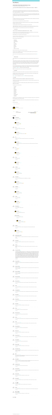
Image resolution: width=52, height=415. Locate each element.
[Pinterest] (37, 0)
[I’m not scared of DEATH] (14, 112)
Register (16, 387)
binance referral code (17, 312)
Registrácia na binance (17, 266)
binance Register (17, 294)
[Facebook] (33, 0)
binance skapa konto (17, 368)
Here (19, 67)
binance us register (17, 344)
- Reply (19, 137)
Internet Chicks (16, 240)
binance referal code (17, 335)
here (16, 67)
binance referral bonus (17, 276)
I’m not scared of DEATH (18, 112)
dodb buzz (16, 246)
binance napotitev (17, 378)
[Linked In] (35, 0)
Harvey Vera (18, 122)
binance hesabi (16, 303)
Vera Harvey (15, 2)
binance (16, 285)
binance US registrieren (17, 271)
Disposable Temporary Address (18, 235)
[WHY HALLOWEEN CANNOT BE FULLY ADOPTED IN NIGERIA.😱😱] (37, 112)
